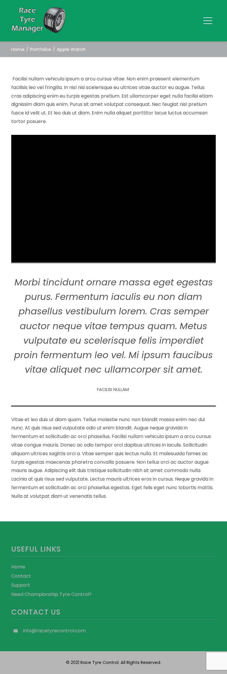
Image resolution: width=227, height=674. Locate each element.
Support (20, 585)
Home (18, 566)
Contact (21, 576)
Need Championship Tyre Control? (51, 594)
